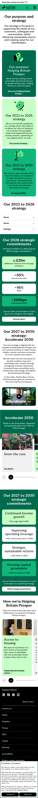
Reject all (27, 794)
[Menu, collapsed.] (34, 7)
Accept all (10, 794)
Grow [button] (6, 218)
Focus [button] (6, 224)
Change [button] (7, 230)
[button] (10, 477)
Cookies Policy (22, 790)
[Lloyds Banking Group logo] (19, 7)
